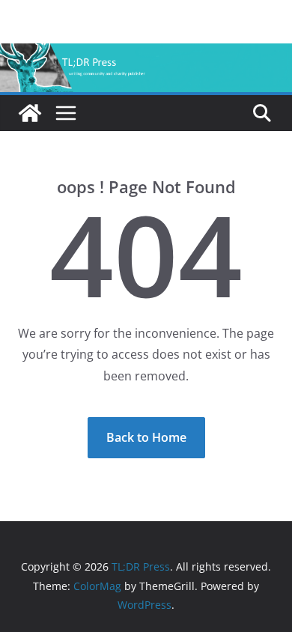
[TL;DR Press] (146, 54)
